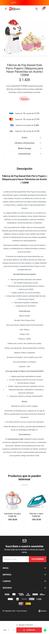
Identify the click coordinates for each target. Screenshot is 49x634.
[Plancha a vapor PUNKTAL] (36, 500)
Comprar (30, 630)
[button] (36, 8)
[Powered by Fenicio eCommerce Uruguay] (42, 611)
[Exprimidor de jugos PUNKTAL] (12, 500)
